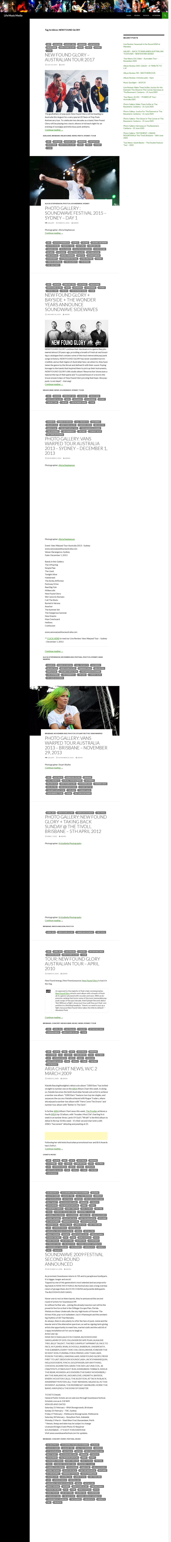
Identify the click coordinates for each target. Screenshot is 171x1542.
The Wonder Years (78, 291)
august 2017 (70, 44)
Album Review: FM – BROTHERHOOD (139, 73)
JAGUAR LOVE (52, 1225)
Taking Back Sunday (85, 813)
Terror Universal (54, 262)
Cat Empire (51, 1055)
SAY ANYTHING (67, 1241)
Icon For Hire (100, 249)
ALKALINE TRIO (68, 1196)
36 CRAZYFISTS (52, 1192)
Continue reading (54, 130)
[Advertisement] (76, 1136)
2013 (48, 777)
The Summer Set (68, 431)
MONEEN (66, 1234)
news (80, 47)
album (56, 1052)
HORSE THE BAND (53, 1218)
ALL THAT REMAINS (84, 1196)
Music (75, 1023)
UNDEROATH (89, 1247)
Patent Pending (67, 255)
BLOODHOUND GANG (69, 1202)
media (72, 1058)
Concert (82, 951)
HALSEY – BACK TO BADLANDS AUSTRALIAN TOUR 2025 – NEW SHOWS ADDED (143, 52)
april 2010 (58, 951)
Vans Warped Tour (54, 793)
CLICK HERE (53, 638)
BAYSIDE (57, 284)
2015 (48, 242)
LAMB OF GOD (80, 1225)
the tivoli (101, 813)
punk (73, 1237)
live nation (94, 44)
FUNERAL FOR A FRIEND (55, 1215)
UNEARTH (101, 1247)
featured (81, 246)
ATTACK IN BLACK (53, 1199)
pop (65, 1237)
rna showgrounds (68, 787)
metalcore (89, 1231)
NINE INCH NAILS (97, 1234)
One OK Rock (52, 255)
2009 (48, 1052)
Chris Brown (80, 1055)
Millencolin (52, 425)
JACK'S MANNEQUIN (89, 1221)
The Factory (52, 291)
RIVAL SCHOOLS (85, 1237)
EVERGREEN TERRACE (55, 1208)
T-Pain (84, 1061)
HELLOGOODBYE (99, 1215)
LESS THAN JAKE (95, 1225)
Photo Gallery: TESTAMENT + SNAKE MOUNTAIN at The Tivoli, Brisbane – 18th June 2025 (143, 135)
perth (88, 47)
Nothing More (93, 252)
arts (72, 1052)
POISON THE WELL (54, 1237)
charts (68, 1055)
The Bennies (85, 262)
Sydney (98, 47)
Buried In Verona (65, 422)
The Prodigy (91, 1111)
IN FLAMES (102, 1218)
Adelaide (57, 44)
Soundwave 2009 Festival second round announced (74, 1259)
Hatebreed (96, 422)
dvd (91, 1055)
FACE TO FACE (87, 1208)
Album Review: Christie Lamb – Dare (138, 78)
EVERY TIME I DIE (72, 1208)
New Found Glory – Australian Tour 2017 (70, 57)
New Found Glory (90, 980)
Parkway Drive (85, 425)
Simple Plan (51, 428)
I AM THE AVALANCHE (87, 1218)
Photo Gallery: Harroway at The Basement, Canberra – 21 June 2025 (141, 127)
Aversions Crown (73, 777)
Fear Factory (68, 246)
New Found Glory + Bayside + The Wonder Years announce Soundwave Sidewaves (71, 302)
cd (60, 1055)
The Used (82, 431)
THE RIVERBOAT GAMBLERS (57, 1247)
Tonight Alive (95, 431)
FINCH (49, 1212)
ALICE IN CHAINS (53, 1196)
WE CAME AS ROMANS (55, 434)
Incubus (50, 252)
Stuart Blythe (83, 733)
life (48, 1058)
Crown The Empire (99, 242)
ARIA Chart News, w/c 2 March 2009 (71, 1071)
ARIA (65, 1052)
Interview (156, 15)
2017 (48, 44)
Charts (46, 1155)
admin (75, 223)
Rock (96, 1237)
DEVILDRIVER (52, 1205)
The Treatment (53, 265)
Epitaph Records (96, 951)
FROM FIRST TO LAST (86, 1212)
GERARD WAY (52, 249)
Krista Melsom (58, 926)
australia (58, 777)
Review (137, 15)
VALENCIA (57, 1250)
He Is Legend (65, 249)
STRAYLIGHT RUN (53, 1244)
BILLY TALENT (52, 1202)
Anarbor (51, 422)
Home (129, 15)
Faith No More (53, 246)
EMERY (84, 1205)
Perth (80, 136)
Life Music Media (13, 15)
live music (61, 252)
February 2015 (94, 246)
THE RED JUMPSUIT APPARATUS (89, 1244)
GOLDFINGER (72, 1215)
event (92, 1205)
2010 (48, 951)
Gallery (51, 223)
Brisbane (82, 44)
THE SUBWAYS (76, 1247)
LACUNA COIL (66, 1225)
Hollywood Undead (82, 249)
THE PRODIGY (52, 1064)
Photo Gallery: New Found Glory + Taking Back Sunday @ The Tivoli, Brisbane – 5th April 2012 (76, 824)
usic (48, 1250)
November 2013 (60, 733)
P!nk (67, 1061)
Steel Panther (86, 258)
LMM (63, 65)
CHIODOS (94, 1202)
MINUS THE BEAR (53, 1234)
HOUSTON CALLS (70, 1218)
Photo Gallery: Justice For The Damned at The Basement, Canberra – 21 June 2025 (142, 112)
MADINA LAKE (75, 1228)
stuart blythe (86, 787)
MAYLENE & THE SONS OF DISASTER (59, 1231)
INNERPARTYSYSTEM (70, 1221)
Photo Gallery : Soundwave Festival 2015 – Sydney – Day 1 (75, 212)
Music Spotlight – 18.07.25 (134, 82)
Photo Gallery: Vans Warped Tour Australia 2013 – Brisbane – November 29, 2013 (76, 745)
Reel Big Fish (99, 425)
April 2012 (51, 813)
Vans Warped (96, 733)
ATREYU (75, 242)
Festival (78, 657)
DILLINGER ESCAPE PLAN (69, 1205)
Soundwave (76, 203)
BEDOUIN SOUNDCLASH (94, 1199)
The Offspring (53, 431)
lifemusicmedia (53, 955)
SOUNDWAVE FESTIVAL (69, 258)
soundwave (52, 258)
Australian (70, 951)
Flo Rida (100, 1055)
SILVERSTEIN (80, 1241)
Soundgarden (94, 255)
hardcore (85, 1215)
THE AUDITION (68, 1244)
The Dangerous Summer (90, 428)
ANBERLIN (98, 1196)
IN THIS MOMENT (53, 1221)
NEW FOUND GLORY (67, 47)
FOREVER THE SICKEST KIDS (65, 1212)
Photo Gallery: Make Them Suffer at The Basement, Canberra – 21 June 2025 (140, 105)
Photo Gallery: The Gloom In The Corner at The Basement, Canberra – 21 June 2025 (143, 119)
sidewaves (78, 287)
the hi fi (64, 291)
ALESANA (95, 1192)
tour (49, 51)
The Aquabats (71, 262)
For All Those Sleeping (72, 780)
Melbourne (51, 47)
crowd (85, 242)
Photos (146, 15)
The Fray (93, 1061)
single (75, 1061)
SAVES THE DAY (52, 1241)
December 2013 (67, 657)
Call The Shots (82, 422)
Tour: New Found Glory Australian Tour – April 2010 (72, 963)
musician (90, 1058)
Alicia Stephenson (53, 203)
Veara (68, 793)
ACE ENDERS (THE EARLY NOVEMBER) (75, 1192)
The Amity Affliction (68, 428)
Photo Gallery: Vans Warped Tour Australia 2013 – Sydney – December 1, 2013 (76, 446)
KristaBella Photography (70, 843)
